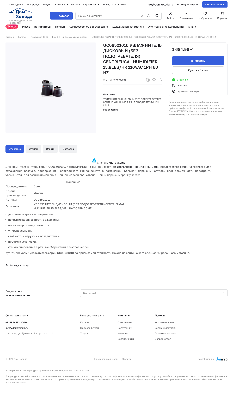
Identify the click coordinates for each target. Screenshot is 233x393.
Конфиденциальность (106, 359)
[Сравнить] (148, 80)
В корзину (198, 60)
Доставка (68, 148)
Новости (123, 333)
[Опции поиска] (141, 15)
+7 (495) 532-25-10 (187, 4)
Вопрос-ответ (163, 338)
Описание (15, 148)
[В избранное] (154, 80)
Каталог (85, 322)
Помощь (160, 315)
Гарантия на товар (166, 333)
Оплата (50, 148)
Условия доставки (165, 327)
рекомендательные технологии (71, 370)
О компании (125, 322)
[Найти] (157, 15)
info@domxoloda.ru (160, 4)
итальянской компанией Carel (138, 166)
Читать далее (19, 382)
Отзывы (33, 148)
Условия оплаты (164, 322)
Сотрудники (125, 327)
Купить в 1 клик (198, 70)
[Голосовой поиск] (149, 15)
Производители (89, 327)
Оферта (126, 359)
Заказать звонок (215, 4)
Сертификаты (126, 338)
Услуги (84, 333)
